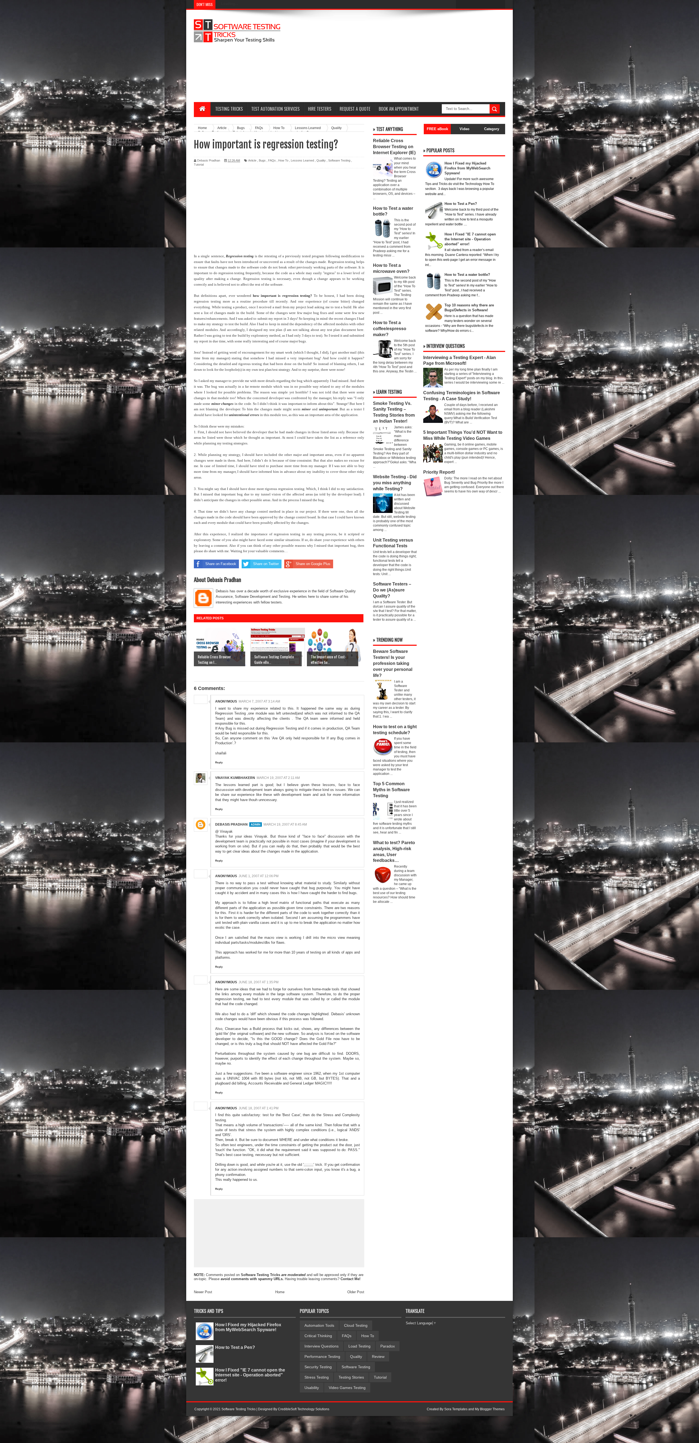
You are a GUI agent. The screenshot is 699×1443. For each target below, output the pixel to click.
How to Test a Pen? (235, 1347)
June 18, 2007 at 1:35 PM (259, 982)
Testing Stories (351, 1377)
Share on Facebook (220, 564)
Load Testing (359, 1346)
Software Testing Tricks (260, 1275)
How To (283, 160)
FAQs (272, 160)
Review (378, 1356)
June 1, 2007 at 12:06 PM (259, 876)
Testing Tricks (229, 109)
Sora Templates (455, 1409)
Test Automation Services (275, 109)
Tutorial (199, 164)
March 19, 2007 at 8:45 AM (285, 824)
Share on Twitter (266, 564)
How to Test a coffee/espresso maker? (389, 328)
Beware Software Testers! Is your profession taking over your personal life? (392, 663)
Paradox (387, 1346)
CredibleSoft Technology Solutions (303, 1409)
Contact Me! (350, 1279)
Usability (311, 1387)
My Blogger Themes (490, 1409)
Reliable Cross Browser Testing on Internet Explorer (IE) (394, 146)
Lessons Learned (302, 160)
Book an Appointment (399, 109)
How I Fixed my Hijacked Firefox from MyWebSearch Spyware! (248, 1327)
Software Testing (339, 160)
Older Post (355, 1292)
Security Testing (318, 1367)
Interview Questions (321, 1346)
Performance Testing (322, 1356)
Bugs (262, 160)
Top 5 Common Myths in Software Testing (391, 789)
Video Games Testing (347, 1387)
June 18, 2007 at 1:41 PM (259, 1108)
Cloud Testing (356, 1325)
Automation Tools (319, 1325)
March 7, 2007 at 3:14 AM (259, 701)
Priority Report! (439, 472)
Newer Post (203, 1292)
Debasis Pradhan (231, 824)
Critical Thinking (318, 1336)
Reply (219, 762)
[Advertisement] (405, 56)
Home (280, 1292)
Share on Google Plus (313, 564)
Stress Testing (316, 1377)
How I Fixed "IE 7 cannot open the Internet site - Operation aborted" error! (250, 1375)
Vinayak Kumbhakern (235, 778)
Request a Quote (355, 109)
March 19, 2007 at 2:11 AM (278, 778)
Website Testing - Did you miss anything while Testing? (395, 482)
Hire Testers (319, 109)
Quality (321, 160)
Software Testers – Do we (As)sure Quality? (392, 590)
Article (252, 160)
